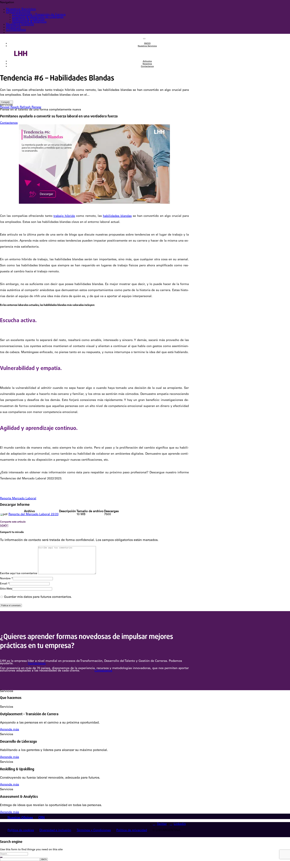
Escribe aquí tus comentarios (18, 573)
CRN (41, 817)
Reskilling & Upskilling (28, 19)
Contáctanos (37, 663)
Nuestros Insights (20, 24)
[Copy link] (9, 525)
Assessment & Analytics (29, 22)
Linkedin (180, 824)
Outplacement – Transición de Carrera (39, 14)
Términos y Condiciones (94, 830)
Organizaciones (18, 12)
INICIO (147, 44)
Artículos (147, 61)
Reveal (5, 107)
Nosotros (13, 27)
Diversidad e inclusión (55, 830)
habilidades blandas (117, 216)
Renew (36, 107)
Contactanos (16, 30)
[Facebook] (7, 525)
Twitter (162, 824)
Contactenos (9, 123)
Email (5, 583)
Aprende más (9, 729)
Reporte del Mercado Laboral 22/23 (33, 514)
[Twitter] (4, 525)
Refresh (26, 107)
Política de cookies (21, 830)
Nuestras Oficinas (20, 817)
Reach (15, 107)
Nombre (6, 578)
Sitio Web (6, 589)
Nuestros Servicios (21, 9)
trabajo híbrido (64, 216)
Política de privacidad (131, 830)
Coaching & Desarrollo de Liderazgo (37, 17)
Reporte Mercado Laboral (18, 498)
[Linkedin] (1, 525)
